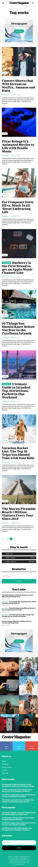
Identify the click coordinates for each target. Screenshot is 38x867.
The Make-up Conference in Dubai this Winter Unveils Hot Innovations (18, 801)
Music (5, 73)
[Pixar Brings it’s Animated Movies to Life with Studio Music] (19, 122)
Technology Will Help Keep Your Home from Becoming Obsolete (19, 602)
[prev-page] (3, 538)
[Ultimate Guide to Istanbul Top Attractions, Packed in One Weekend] (19, 364)
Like (34, 554)
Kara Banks (5, 95)
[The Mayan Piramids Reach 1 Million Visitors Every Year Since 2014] (19, 489)
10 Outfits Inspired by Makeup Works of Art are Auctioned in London (19, 609)
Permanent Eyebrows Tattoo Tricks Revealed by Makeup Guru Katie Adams (18, 785)
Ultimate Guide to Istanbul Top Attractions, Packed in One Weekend (16, 390)
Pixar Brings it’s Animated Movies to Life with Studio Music (18, 146)
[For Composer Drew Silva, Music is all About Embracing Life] (19, 182)
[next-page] (18, 538)
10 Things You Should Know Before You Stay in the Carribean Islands (18, 328)
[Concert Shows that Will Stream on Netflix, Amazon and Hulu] (19, 61)
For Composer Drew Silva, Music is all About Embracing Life (18, 207)
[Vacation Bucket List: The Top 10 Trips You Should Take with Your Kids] (19, 428)
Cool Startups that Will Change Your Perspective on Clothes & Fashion (18, 615)
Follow (32, 557)
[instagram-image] (9, 666)
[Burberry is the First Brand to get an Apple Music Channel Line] (19, 243)
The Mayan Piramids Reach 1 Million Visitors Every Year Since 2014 (19, 513)
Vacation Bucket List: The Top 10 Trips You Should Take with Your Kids (18, 453)
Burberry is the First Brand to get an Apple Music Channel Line (17, 267)
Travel (5, 316)
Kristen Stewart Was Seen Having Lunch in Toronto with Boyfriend (16, 622)
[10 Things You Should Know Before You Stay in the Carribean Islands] (19, 304)
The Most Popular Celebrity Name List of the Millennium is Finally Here (17, 596)
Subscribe (32, 561)
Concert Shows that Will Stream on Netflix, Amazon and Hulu (18, 85)
